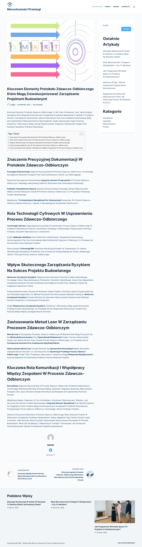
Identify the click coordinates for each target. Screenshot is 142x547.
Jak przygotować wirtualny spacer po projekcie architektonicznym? (114, 74)
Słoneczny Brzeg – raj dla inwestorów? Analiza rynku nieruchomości (114, 85)
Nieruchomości (109, 124)
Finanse (116, 6)
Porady (107, 6)
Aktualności (97, 6)
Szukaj (105, 25)
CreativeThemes (58, 543)
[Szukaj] (134, 7)
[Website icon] (50, 450)
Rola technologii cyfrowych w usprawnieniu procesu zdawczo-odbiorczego (40, 140)
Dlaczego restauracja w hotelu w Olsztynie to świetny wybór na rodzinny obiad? (116, 54)
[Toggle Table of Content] (80, 134)
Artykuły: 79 (50, 455)
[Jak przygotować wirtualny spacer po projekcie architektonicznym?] (115, 511)
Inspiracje (126, 6)
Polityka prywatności (126, 543)
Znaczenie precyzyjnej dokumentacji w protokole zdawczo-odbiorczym (37, 137)
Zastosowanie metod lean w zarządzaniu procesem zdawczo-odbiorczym (39, 145)
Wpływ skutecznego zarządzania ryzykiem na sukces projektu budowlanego (40, 143)
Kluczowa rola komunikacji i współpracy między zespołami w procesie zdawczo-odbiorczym (46, 148)
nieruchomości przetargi (24, 9)
